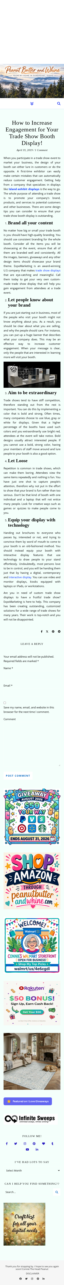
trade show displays (48, 270)
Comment (10, 719)
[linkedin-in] (43, 1278)
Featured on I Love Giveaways (31, 1101)
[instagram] (32, 1278)
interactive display (19, 577)
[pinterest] (38, 1278)
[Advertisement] (32, 32)
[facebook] (20, 1278)
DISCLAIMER (32, 1273)
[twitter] (26, 1278)
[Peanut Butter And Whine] (32, 81)
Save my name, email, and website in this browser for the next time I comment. (29, 710)
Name (8, 668)
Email (8, 685)
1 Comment (41, 150)
